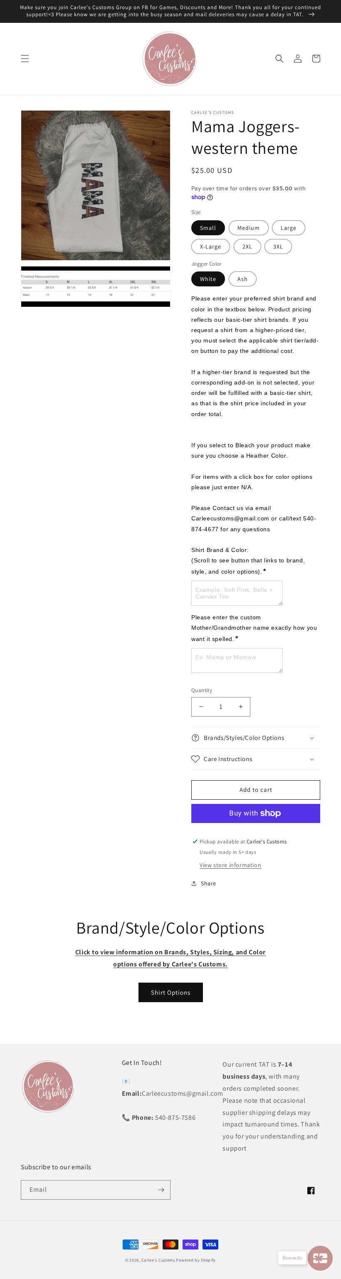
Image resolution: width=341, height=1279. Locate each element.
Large (289, 228)
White (208, 279)
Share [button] (208, 883)
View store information (230, 865)
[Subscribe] (161, 1190)
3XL (278, 246)
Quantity (201, 690)
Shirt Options (170, 992)
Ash (242, 279)
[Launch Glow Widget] (320, 1258)
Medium (248, 228)
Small (208, 228)
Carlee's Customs (158, 1260)
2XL (247, 246)
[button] (25, 58)
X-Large (210, 246)
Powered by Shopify (196, 1260)
